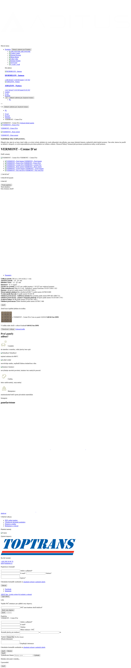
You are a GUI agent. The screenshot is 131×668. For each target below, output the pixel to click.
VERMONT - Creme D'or (32, 165)
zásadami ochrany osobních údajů (34, 582)
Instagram (8, 591)
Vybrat (9, 612)
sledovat (3, 513)
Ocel (15, 62)
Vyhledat (36, 655)
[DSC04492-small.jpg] (65, 252)
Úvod (7, 114)
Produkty (8, 49)
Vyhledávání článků (7, 655)
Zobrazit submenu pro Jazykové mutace (21, 97)
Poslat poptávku (6, 185)
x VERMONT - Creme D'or (29, 317)
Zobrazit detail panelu (27, 123)
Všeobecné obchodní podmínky (15, 522)
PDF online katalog (11, 520)
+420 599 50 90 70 (7, 561)
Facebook (8, 589)
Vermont (7, 117)
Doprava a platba (10, 524)
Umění (17, 53)
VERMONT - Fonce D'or (32, 163)
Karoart (18, 55)
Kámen (18, 61)
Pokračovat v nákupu (8, 329)
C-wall (17, 64)
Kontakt (7, 96)
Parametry (8, 275)
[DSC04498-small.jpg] (65, 210)
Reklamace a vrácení (11, 526)
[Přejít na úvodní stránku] (65, 42)
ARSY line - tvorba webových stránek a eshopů (16, 594)
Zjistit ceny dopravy (8, 610)
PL (10, 100)
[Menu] (1, 103)
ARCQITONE (25, 51)
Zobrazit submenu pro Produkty (21, 49)
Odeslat (4, 585)
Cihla (16, 59)
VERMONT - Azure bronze (34, 168)
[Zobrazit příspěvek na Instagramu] (26, 449)
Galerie (7, 92)
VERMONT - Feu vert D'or (34, 170)
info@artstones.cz (6, 563)
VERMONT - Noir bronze (33, 161)
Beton (17, 57)
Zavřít (3, 305)
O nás (7, 94)
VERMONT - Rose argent (33, 167)
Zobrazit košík (20, 329)
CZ (6, 97)
